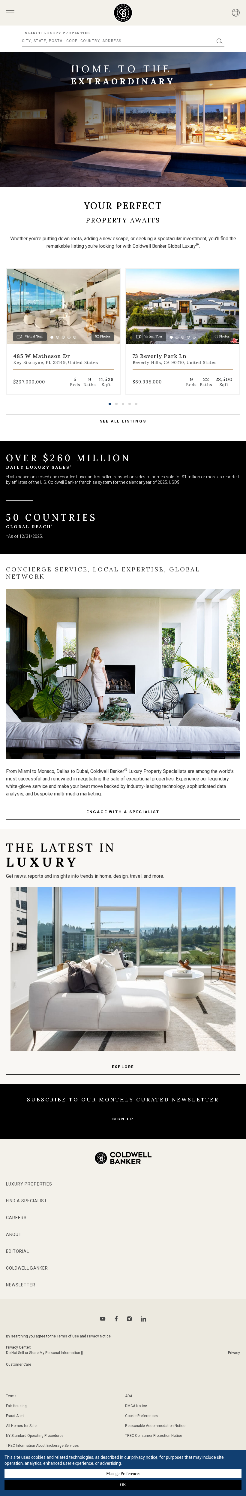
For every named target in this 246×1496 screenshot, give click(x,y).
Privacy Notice (99, 1336)
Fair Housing (16, 1406)
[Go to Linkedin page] (143, 1319)
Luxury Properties (29, 1184)
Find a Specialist (26, 1200)
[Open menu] (10, 12)
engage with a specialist (123, 812)
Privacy (234, 1353)
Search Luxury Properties (57, 33)
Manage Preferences (123, 1473)
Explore (123, 1066)
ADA (128, 1396)
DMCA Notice (136, 1406)
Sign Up (123, 1119)
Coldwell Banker (27, 1268)
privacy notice (144, 1457)
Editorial (17, 1251)
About (14, 1234)
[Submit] (219, 41)
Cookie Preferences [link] (141, 1416)
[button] (109, 404)
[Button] (236, 12)
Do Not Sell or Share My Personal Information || (44, 1353)
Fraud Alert (15, 1416)
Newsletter (20, 1285)
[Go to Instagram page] (129, 1318)
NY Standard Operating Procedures (35, 1436)
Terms (11, 1396)
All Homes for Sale (21, 1426)
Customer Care (18, 1364)
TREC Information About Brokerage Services (42, 1445)
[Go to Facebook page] (116, 1319)
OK (123, 1484)
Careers (16, 1217)
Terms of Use (68, 1336)
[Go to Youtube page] (103, 1319)
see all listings (123, 421)
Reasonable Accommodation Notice (155, 1426)
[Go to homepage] (123, 13)
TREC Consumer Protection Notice (153, 1436)
